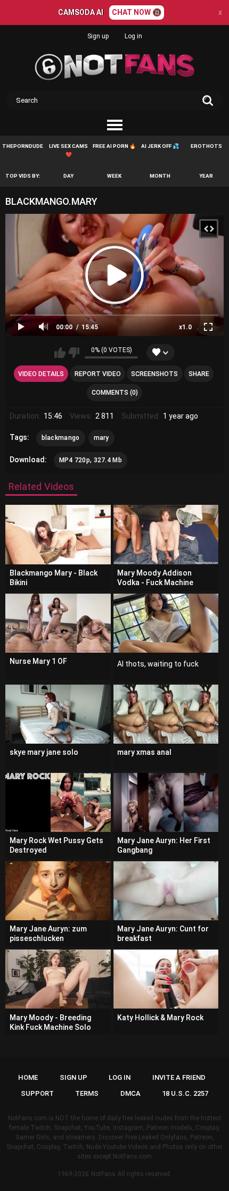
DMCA (130, 1093)
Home (28, 1077)
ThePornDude (22, 146)
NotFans (103, 1174)
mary (101, 438)
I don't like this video (73, 352)
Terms (87, 1093)
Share (199, 374)
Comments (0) (115, 392)
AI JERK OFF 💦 (160, 146)
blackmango (61, 438)
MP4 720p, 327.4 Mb (90, 460)
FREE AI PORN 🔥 (114, 146)
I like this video (60, 352)
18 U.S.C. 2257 (185, 1093)
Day (68, 176)
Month (160, 176)
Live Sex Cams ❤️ (68, 150)
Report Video (98, 374)
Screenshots (154, 374)
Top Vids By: (22, 176)
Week (114, 176)
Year (206, 176)
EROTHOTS (206, 146)
